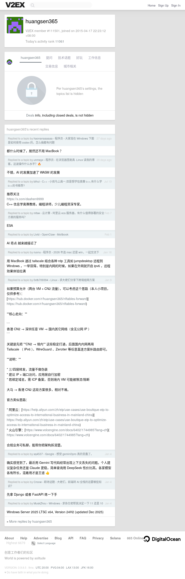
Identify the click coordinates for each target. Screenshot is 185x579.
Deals (30, 115)
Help (23, 538)
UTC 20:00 (42, 567)
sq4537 (38, 454)
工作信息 (94, 57)
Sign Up (163, 5)
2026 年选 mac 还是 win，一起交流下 (76, 252)
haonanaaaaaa (43, 138)
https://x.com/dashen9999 (25, 199)
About (9, 538)
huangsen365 (30, 57)
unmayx (38, 160)
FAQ (83, 538)
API (70, 538)
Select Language (45, 543)
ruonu (37, 252)
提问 (49, 57)
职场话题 (49, 482)
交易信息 (51, 66)
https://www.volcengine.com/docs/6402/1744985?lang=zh (66, 430)
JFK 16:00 (87, 567)
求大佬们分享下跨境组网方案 (77, 280)
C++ (44, 181)
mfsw (37, 213)
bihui (37, 181)
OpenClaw (48, 234)
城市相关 (70, 66)
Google (49, 454)
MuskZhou (40, 503)
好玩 (79, 57)
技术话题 (64, 57)
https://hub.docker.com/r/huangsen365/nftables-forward (47, 298)
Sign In (175, 5)
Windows (54, 503)
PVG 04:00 (57, 567)
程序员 (59, 138)
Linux (54, 280)
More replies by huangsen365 (30, 521)
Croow (38, 482)
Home (151, 5)
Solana (115, 538)
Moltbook (62, 234)
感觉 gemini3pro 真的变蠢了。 (74, 454)
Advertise (41, 538)
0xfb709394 (41, 280)
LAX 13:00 (72, 567)
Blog (58, 538)
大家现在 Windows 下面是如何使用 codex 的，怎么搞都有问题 (51, 140)
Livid (36, 234)
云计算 (46, 213)
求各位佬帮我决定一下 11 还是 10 (82, 503)
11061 (59, 41)
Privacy (98, 538)
